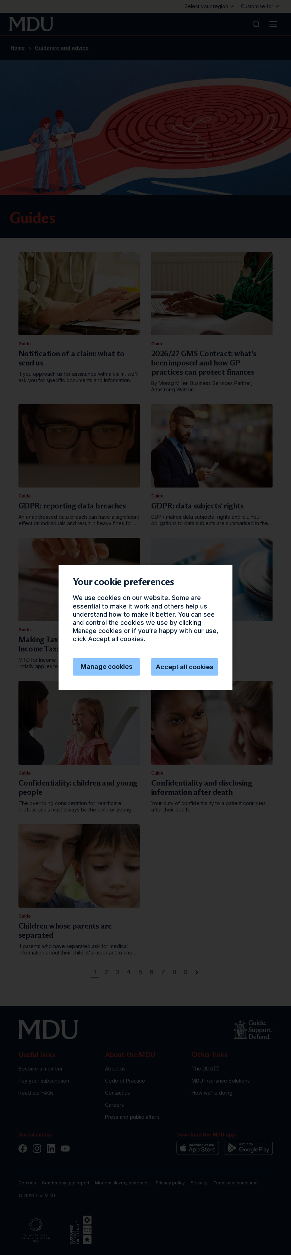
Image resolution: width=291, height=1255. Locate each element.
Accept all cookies (184, 667)
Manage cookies (106, 666)
